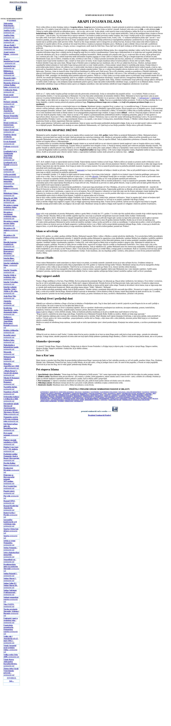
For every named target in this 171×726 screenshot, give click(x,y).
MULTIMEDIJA (99, 396)
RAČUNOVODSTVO (146, 398)
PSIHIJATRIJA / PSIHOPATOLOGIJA (130, 398)
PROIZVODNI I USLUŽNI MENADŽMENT (87, 398)
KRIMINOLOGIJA (84, 394)
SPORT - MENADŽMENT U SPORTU (90, 400)
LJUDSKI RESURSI (126, 394)
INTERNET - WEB (150, 393)
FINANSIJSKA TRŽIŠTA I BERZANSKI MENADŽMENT (56, 393)
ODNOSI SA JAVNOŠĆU (110, 396)
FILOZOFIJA (145, 392)
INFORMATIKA (141, 393)
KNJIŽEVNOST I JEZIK (97, 394)
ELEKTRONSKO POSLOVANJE (108, 392)
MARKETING (148, 394)
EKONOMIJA (86, 392)
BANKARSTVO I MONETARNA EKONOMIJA (62, 392)
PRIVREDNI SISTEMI (69, 398)
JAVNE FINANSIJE (52, 394)
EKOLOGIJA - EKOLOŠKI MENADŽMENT (130, 392)
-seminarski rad (10, 31)
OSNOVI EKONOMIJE (56, 397)
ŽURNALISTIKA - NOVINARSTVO (74, 401)
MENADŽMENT (78, 396)
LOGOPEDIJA (115, 394)
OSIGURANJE (67, 397)
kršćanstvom (144, 98)
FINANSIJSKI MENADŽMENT (80, 393)
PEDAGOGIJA (88, 397)
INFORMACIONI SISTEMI (129, 393)
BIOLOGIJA (78, 392)
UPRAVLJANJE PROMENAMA (48, 401)
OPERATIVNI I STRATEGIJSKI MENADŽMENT (132, 396)
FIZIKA (105, 393)
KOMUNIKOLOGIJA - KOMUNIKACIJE (68, 394)
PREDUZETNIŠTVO (57, 398)
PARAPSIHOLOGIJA (77, 397)
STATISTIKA (104, 400)
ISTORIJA (43, 394)
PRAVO (145, 397)
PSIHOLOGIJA (114, 398)
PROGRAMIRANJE (104, 398)
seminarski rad (10, 549)
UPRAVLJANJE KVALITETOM (141, 400)
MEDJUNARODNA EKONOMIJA (64, 396)
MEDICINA (51, 396)
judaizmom (155, 98)
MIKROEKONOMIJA (88, 396)
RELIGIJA (155, 398)
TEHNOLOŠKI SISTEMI (114, 400)
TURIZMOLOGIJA (127, 400)
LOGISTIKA (107, 394)
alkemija (95, 176)
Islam (38, 214)
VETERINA (61, 401)
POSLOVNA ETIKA (136, 397)
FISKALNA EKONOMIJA (95, 393)
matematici (81, 170)
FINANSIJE (153, 392)
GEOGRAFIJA (112, 393)
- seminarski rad (9, 25)
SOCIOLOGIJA (45, 400)
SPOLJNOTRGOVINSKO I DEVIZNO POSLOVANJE (65, 400)
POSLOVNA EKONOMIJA (123, 397)
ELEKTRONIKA (95, 392)
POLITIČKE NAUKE (98, 397)
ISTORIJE (12, 20)
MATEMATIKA (44, 396)
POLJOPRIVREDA (110, 397)
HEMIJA (119, 393)
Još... (11, 681)
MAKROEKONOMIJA (138, 394)
